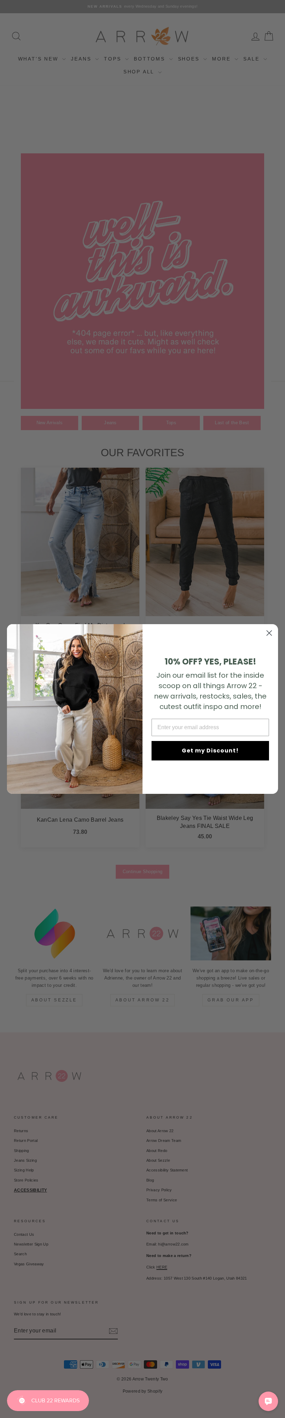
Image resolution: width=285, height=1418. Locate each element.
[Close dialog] (269, 633)
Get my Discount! (210, 751)
